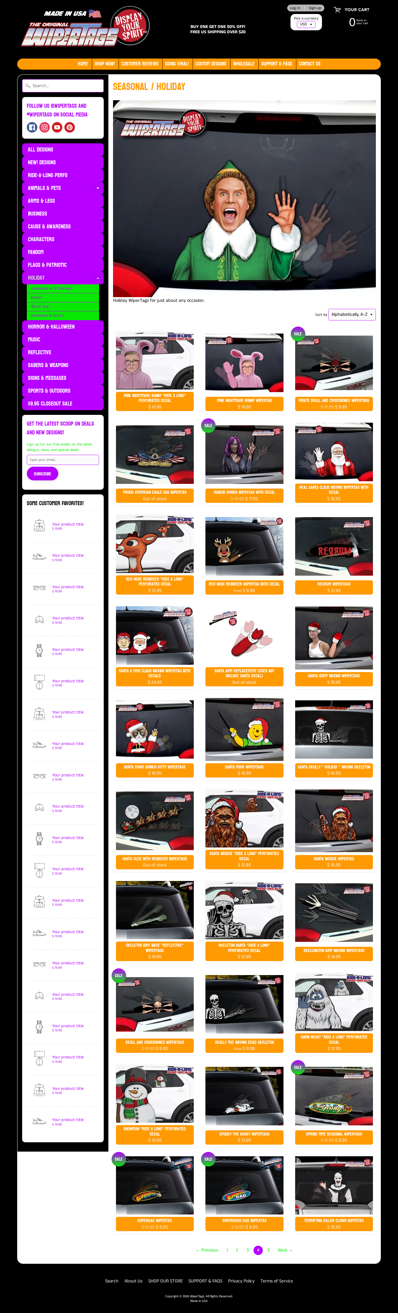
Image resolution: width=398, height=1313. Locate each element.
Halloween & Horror (47, 315)
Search (112, 1281)
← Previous (207, 1250)
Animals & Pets (66, 189)
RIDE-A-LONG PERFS (48, 175)
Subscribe (42, 474)
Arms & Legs (41, 201)
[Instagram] (44, 127)
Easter (36, 297)
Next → (285, 1250)
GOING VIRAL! (177, 64)
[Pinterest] (69, 127)
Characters (41, 239)
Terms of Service (276, 1281)
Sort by (321, 314)
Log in (295, 8)
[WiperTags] (84, 29)
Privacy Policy (241, 1281)
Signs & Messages (47, 378)
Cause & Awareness (49, 226)
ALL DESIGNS (40, 149)
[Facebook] (32, 127)
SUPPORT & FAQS (205, 1281)
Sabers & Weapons (48, 365)
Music (34, 339)
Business (37, 214)
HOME (83, 64)
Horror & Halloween (51, 327)
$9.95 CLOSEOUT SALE (50, 404)
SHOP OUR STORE (165, 1281)
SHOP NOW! (105, 64)
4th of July (40, 306)
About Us (133, 1281)
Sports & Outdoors (49, 391)
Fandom (36, 252)
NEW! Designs (42, 162)
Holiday (66, 278)
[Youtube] (57, 127)
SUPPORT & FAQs (276, 64)
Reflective (39, 352)
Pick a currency (306, 18)
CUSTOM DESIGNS (211, 64)
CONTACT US (309, 64)
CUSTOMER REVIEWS (140, 64)
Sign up (315, 8)
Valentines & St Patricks (51, 288)
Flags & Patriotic (47, 265)
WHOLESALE (244, 64)
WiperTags (197, 1296)
